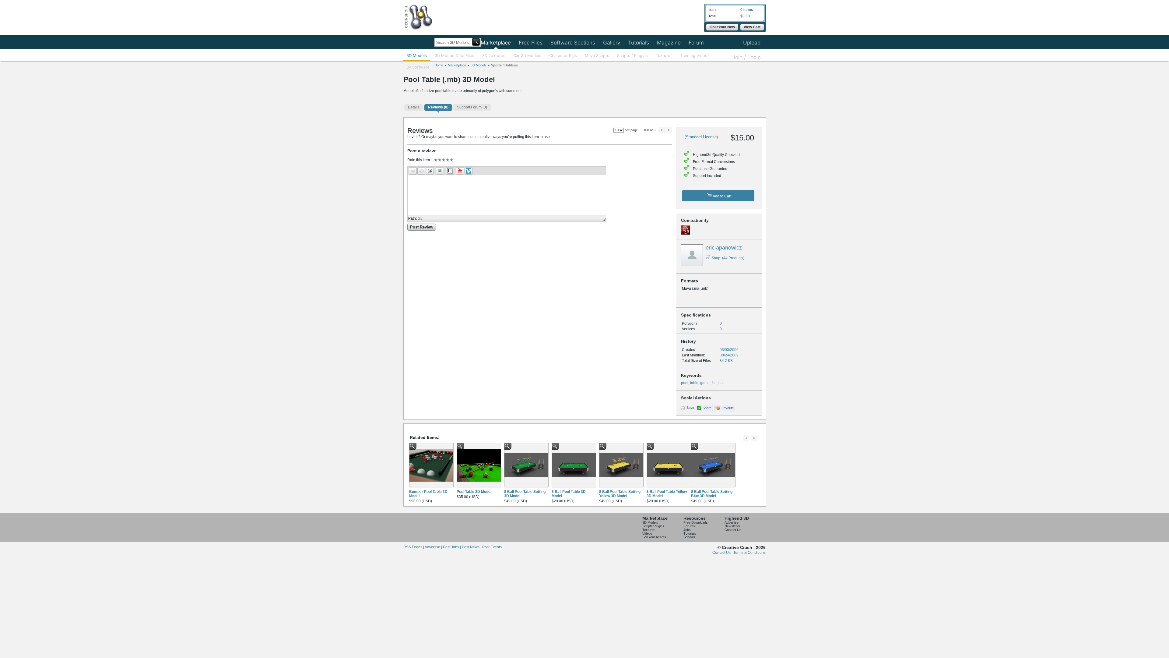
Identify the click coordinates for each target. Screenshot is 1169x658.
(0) (438, 107)
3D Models (416, 55)
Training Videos (695, 55)
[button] (413, 171)
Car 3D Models (527, 55)
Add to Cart (721, 196)
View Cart (752, 27)
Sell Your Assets (654, 537)
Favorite (727, 408)
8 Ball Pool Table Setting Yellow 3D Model (620, 494)
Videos (647, 533)
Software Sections (572, 43)
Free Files (530, 43)
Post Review (421, 227)
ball (721, 383)
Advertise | (434, 547)
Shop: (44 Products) (727, 258)
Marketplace (496, 43)
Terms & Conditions (749, 552)
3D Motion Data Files (454, 55)
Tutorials (638, 43)
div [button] (420, 218)
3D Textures (493, 55)
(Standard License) (701, 137)
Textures (664, 55)
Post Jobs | (452, 547)
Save (690, 407)
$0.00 (745, 16)
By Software (418, 67)
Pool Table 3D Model (474, 492)
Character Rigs (563, 55)
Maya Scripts (597, 55)
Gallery (611, 43)
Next (668, 130)
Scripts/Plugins (653, 526)
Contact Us (733, 530)
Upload (752, 43)
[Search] (476, 42)
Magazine (669, 43)
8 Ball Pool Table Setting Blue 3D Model (711, 494)
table (694, 383)
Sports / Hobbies (504, 65)
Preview (661, 130)
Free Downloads (695, 522)
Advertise (732, 522)
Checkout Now (722, 27)
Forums (689, 526)
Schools (689, 537)
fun (714, 383)
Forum (696, 43)
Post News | (472, 547)
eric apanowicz (724, 248)
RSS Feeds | (414, 547)
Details (414, 107)
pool (684, 383)
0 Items (746, 10)
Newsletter (732, 526)
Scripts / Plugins (632, 55)
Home (438, 65)
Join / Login (746, 57)
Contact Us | (722, 552)
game (705, 383)
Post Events (492, 547)
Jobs (687, 530)
